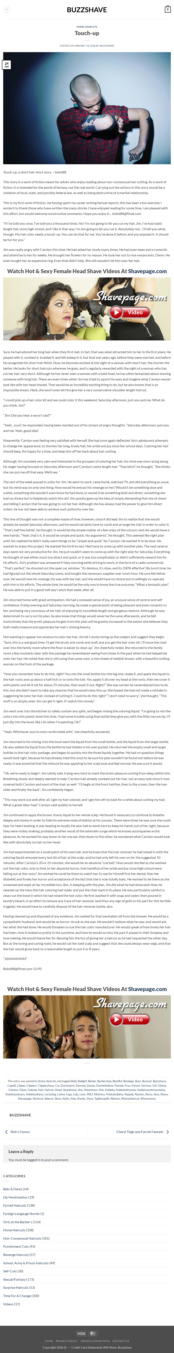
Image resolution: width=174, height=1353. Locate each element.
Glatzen (13, 1090)
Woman (115, 1098)
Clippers (32, 1085)
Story (90, 1098)
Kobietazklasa (34, 1094)
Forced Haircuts (14, 1205)
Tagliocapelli (101, 1098)
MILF (90, 1094)
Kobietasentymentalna (151, 1090)
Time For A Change (17, 1296)
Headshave (70, 1090)
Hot (80, 1090)
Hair (40, 1090)
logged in (33, 1160)
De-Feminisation (15, 1197)
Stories (81, 1098)
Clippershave (46, 1085)
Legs (69, 1094)
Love (83, 1094)
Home (49, 1341)
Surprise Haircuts (15, 1287)
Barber (92, 1081)
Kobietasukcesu (15, 1094)
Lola (75, 1094)
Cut (57, 1085)
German (146, 1085)
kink (101, 1090)
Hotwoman (90, 1090)
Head (58, 1090)
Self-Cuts (10, 1271)
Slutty (65, 1098)
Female (119, 1085)
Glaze (22, 1090)
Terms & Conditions (95, 1341)
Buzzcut (147, 1081)
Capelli (11, 1085)
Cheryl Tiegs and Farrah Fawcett (140, 1132)
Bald (73, 1081)
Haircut (49, 1090)
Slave (58, 1098)
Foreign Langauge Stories (21, 1214)
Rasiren (139, 1094)
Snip (73, 1098)
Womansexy (148, 1098)
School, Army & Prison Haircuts (26, 1263)
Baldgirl (82, 1081)
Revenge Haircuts (16, 1255)
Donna (91, 1085)
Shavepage (24, 1098)
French (136, 1085)
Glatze (162, 1085)
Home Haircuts (87, 26)
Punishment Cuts (16, 1246)
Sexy (156, 1094)
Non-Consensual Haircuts (22, 1238)
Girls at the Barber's (17, 1222)
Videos (8, 1304)
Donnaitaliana (104, 1085)
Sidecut (48, 1098)
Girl (154, 1085)
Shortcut (38, 1098)
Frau (127, 1085)
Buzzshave (107, 45)
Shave (164, 1094)
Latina (61, 1094)
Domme (81, 1085)
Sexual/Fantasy (14, 1279)
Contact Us (120, 1341)
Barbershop (104, 1081)
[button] (7, 9)
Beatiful (117, 1081)
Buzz (138, 1081)
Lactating (50, 1094)
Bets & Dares (12, 1189)
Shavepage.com (147, 271)
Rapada (129, 1094)
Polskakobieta (114, 1094)
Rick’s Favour (20, 1132)
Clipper (21, 1085)
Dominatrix (68, 1085)
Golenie (32, 1090)
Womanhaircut (130, 1098)
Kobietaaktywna (126, 1090)
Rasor (148, 1094)
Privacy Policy (67, 1341)
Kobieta (110, 1090)
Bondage (128, 1081)
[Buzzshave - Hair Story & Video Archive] (87, 10)
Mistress (99, 1094)
